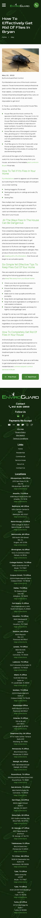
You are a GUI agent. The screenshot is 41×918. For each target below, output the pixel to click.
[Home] (20, 5)
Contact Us (20, 468)
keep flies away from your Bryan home (19, 278)
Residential (20, 452)
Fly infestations (8, 178)
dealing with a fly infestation (15, 256)
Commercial (20, 456)
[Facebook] (23, 416)
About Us (20, 464)
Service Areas (20, 460)
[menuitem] (20, 429)
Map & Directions (20, 489)
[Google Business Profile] (18, 416)
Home (20, 449)
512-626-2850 (20, 406)
